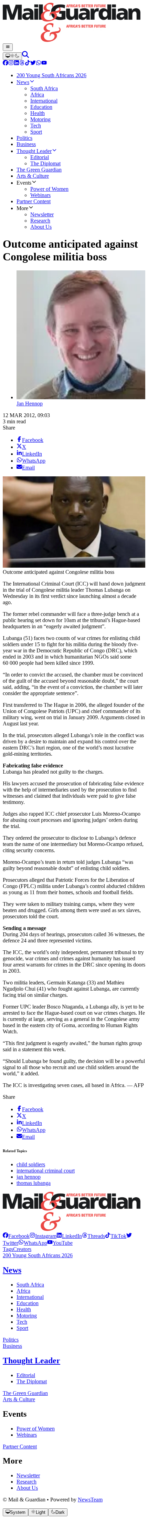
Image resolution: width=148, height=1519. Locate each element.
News (12, 1269)
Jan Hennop (30, 403)
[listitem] (16, 1236)
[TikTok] (27, 63)
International (30, 1297)
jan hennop (29, 1177)
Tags (8, 1249)
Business (12, 1346)
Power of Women (36, 1429)
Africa (23, 1291)
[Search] (25, 56)
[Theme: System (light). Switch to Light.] (12, 56)
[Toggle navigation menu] (8, 47)
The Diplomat (32, 1381)
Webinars (27, 1435)
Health (24, 1309)
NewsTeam (90, 1499)
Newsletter (28, 1475)
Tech (22, 1322)
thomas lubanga (34, 1183)
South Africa (30, 1285)
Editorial (26, 1375)
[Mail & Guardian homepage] (74, 23)
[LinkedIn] (16, 63)
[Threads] (22, 63)
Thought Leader (31, 1360)
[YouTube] (44, 63)
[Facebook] (5, 63)
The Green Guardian (25, 1393)
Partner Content (20, 1446)
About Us (27, 1488)
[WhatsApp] (38, 63)
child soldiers (31, 1164)
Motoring (27, 1316)
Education (28, 1303)
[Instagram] (11, 63)
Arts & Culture (19, 1399)
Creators (22, 1249)
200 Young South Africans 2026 (38, 1255)
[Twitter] (33, 63)
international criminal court (46, 1171)
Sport (22, 1328)
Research (26, 1482)
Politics (11, 1340)
